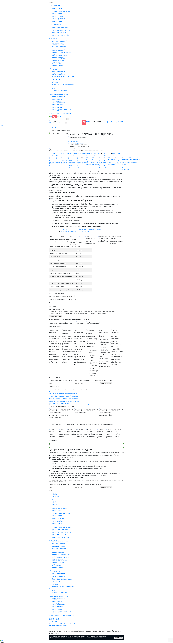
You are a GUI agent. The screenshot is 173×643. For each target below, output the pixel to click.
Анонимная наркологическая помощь (62, 77)
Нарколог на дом (56, 69)
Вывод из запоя (53, 38)
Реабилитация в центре (84, 231)
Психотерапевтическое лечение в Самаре (89, 229)
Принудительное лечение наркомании (62, 11)
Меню (1, 125)
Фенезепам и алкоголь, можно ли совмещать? (61, 113)
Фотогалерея (55, 496)
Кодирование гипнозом (58, 60)
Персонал (54, 494)
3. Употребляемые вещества (56, 309)
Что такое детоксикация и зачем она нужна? (61, 395)
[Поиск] (68, 119)
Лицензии (54, 498)
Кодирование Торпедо (58, 50)
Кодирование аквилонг (58, 57)
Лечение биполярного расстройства (61, 109)
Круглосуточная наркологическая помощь (63, 76)
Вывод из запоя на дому (58, 41)
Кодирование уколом (57, 65)
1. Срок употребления (55, 296)
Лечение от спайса (57, 8)
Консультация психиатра (58, 96)
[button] (49, 443)
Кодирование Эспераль (58, 62)
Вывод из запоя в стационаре (60, 40)
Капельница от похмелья (58, 44)
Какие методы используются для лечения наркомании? (64, 398)
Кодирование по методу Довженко (61, 52)
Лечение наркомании (54, 5)
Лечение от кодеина (57, 21)
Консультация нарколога (58, 74)
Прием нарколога (56, 79)
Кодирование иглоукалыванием (60, 54)
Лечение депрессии (57, 101)
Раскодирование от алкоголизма (60, 55)
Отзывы (54, 501)
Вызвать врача (88, 121)
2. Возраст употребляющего (56, 299)
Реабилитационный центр (58, 71)
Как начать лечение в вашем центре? (59, 403)
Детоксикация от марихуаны (59, 90)
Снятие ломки (53, 87)
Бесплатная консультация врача (76, 143)
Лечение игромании (57, 107)
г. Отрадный (62, 121)
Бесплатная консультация (67, 228)
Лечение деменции (57, 99)
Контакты (54, 504)
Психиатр (54, 106)
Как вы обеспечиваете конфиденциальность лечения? (63, 400)
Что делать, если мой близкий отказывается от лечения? (64, 401)
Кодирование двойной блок (59, 58)
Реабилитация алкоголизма (59, 32)
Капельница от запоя (57, 43)
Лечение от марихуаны (58, 16)
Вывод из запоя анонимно (59, 46)
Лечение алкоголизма (55, 24)
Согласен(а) (118, 637)
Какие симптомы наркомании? (57, 391)
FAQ (53, 499)
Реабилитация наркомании (59, 10)
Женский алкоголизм (57, 29)
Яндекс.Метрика (102, 636)
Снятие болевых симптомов (68, 231)
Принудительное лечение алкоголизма (62, 25)
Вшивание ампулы (56, 63)
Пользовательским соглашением (68, 638)
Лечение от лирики (57, 13)
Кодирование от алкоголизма (57, 49)
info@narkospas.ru (54, 621)
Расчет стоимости (63, 625)
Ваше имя (51, 302)
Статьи (54, 502)
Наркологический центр (58, 81)
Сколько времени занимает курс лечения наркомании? (64, 396)
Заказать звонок (53, 625)
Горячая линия (56, 82)
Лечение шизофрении (57, 104)
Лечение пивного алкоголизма (60, 27)
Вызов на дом (64, 229)
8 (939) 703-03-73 (120, 121)
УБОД (53, 88)
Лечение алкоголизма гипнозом (60, 35)
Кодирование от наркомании (59, 6)
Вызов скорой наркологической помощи (63, 84)
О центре (54, 493)
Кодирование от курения (58, 73)
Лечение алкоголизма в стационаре (61, 30)
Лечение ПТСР (55, 111)
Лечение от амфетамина (58, 18)
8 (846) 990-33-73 (111, 121)
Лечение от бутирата (57, 19)
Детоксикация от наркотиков (60, 92)
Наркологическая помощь (56, 68)
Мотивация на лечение (84, 228)
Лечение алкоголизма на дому (60, 34)
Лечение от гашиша (57, 15)
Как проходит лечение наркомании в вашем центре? (63, 393)
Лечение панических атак (58, 102)
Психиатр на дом (56, 97)
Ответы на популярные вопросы (96, 404)
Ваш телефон (52, 306)
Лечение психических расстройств (58, 94)
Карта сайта (52, 628)
